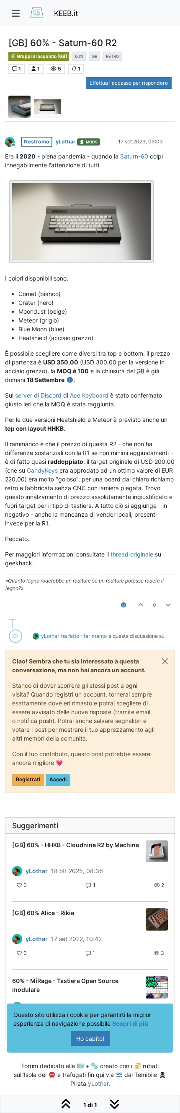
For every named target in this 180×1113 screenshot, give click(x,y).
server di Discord (38, 395)
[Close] (165, 661)
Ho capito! (90, 1038)
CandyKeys (42, 470)
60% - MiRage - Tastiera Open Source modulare (65, 985)
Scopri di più (130, 1023)
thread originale (132, 554)
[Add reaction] (123, 605)
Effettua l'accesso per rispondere (129, 83)
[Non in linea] (13, 141)
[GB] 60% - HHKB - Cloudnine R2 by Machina (75, 844)
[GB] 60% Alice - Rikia (43, 912)
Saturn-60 (134, 156)
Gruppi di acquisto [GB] (41, 56)
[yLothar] (17, 871)
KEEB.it (66, 13)
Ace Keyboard (89, 395)
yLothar (65, 141)
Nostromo (36, 141)
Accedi (58, 779)
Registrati (28, 779)
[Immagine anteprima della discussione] (157, 851)
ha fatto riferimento (84, 636)
